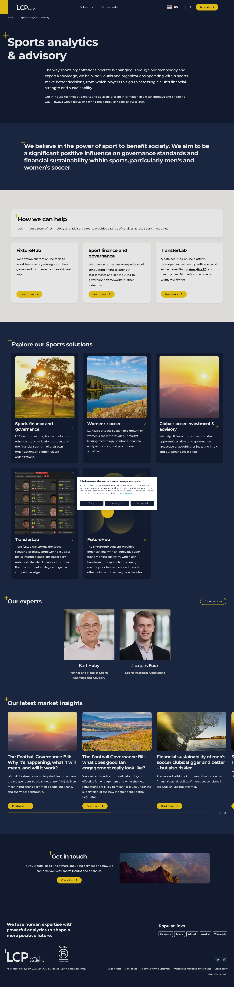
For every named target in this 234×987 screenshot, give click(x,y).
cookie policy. (128, 493)
